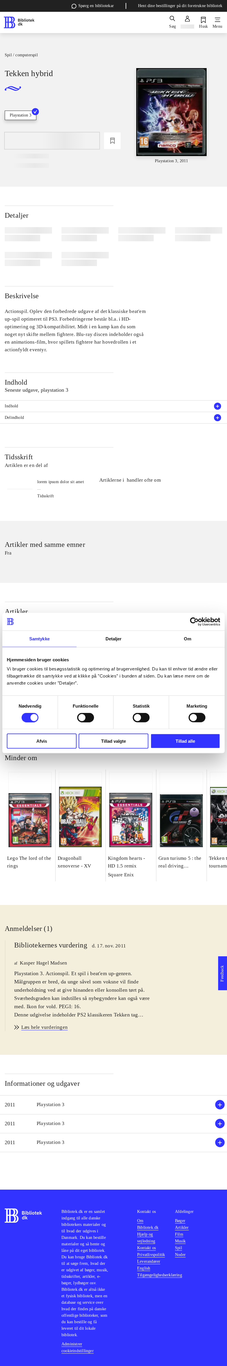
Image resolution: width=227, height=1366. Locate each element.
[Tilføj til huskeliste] (112, 140)
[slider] (171, 116)
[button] (113, 1104)
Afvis (41, 741)
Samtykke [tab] (39, 638)
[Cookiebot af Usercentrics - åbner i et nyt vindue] (194, 621)
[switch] (85, 717)
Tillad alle (185, 741)
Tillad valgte (113, 741)
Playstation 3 (20, 115)
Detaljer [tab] (114, 638)
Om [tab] (187, 638)
